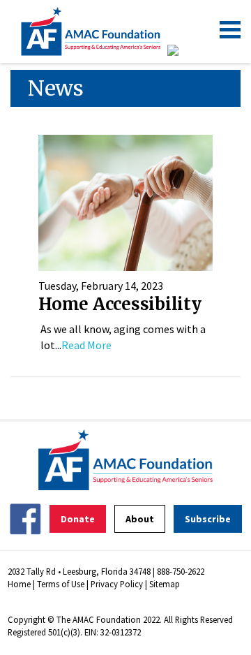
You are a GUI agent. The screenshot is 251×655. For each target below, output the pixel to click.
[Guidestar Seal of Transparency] (190, 50)
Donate (78, 519)
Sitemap (164, 583)
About (140, 519)
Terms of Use (60, 583)
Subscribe (208, 519)
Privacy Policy (117, 583)
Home (19, 583)
